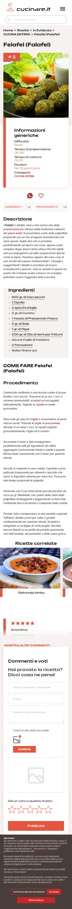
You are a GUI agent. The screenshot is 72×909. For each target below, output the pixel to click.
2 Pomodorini (22, 345)
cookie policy (41, 851)
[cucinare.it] (28, 7)
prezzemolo (52, 423)
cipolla (40, 404)
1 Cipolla (18, 302)
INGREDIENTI (13, 206)
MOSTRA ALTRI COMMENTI (27, 645)
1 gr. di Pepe (20, 329)
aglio (35, 419)
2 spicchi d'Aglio (24, 307)
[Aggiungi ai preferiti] (41, 195)
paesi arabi (15, 233)
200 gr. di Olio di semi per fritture (37, 334)
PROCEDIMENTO (47, 206)
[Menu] (62, 9)
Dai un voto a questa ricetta (30, 801)
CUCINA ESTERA (24, 176)
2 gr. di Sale (20, 323)
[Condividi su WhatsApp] (30, 197)
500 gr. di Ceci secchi (28, 297)
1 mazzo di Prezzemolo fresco (35, 318)
